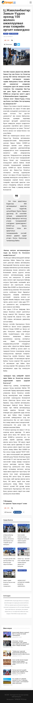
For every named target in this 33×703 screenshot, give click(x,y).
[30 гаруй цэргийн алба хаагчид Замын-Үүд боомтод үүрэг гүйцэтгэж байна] (9, 552)
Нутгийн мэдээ (14, 33)
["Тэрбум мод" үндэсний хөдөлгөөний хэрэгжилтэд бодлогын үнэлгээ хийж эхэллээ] (7, 653)
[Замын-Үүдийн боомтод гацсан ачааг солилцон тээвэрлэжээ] (9, 573)
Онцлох (6, 33)
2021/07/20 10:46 (8, 548)
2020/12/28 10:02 (8, 570)
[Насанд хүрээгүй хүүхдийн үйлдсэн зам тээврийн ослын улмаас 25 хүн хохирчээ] (7, 672)
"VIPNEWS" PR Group (20, 699)
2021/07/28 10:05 (8, 524)
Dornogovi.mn (14, 695)
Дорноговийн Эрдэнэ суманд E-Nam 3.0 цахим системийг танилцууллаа (20, 634)
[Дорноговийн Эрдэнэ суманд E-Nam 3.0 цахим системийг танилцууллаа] (7, 635)
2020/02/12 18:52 (22, 570)
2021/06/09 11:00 (22, 548)
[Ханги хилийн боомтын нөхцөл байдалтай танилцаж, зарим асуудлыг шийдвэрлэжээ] (24, 528)
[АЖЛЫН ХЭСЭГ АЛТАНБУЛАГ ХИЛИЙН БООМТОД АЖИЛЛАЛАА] (24, 573)
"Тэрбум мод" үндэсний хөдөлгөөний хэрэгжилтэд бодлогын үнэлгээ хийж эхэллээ (21, 653)
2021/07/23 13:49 (22, 524)
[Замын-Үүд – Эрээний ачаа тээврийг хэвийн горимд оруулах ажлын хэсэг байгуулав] (24, 552)
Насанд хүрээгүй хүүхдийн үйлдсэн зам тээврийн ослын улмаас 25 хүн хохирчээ (20, 671)
